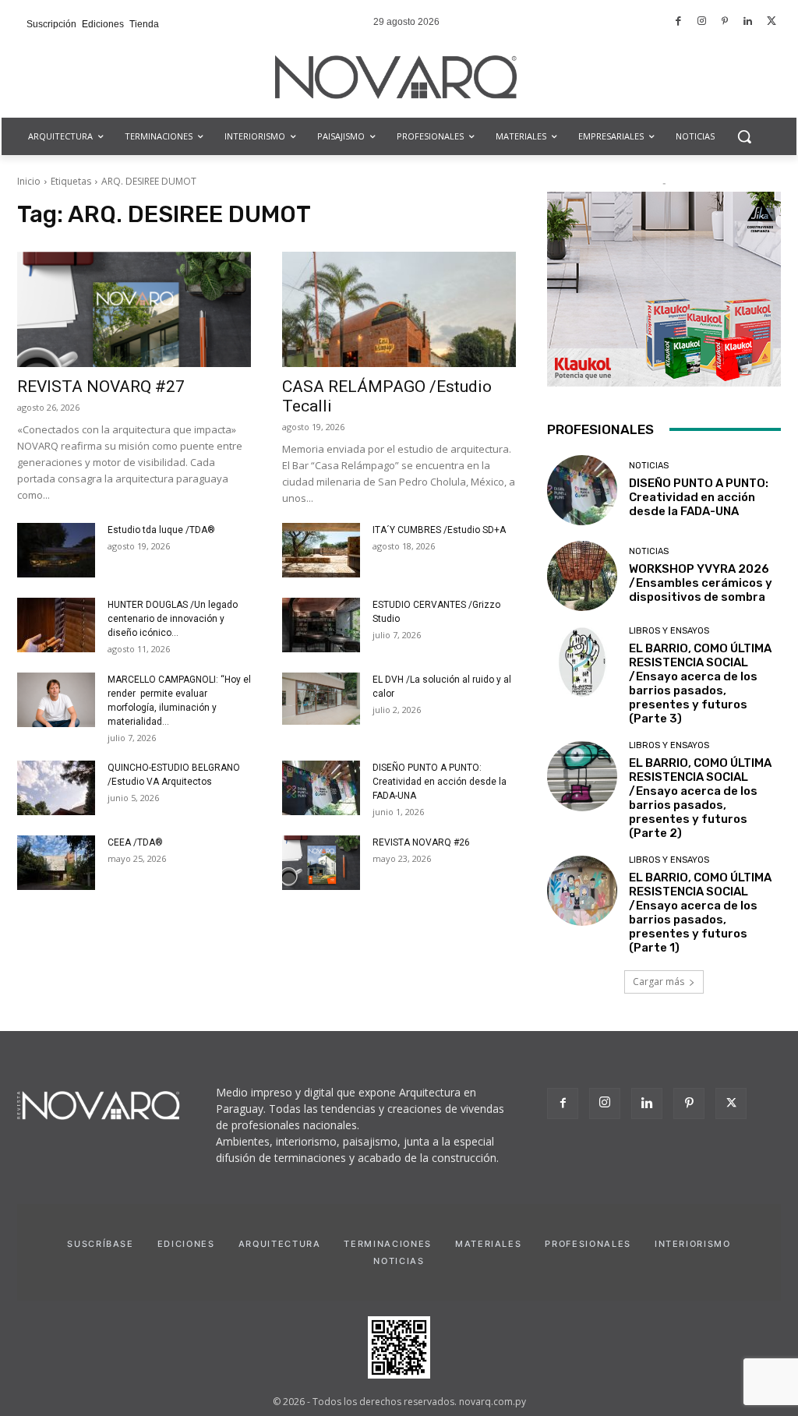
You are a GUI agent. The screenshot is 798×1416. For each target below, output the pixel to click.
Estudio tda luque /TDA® (161, 529)
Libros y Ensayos (669, 631)
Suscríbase (100, 1243)
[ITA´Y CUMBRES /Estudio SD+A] (321, 550)
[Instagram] (701, 22)
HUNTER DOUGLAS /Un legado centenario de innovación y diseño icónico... (173, 618)
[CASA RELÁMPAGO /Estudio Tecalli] (399, 309)
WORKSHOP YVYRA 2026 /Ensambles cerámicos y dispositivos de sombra (700, 583)
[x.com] (771, 22)
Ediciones (186, 1243)
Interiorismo (693, 1243)
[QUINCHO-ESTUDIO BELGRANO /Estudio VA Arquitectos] (56, 788)
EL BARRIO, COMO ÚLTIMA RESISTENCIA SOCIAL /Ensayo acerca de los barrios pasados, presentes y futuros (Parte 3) (700, 683)
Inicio (29, 181)
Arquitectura (279, 1243)
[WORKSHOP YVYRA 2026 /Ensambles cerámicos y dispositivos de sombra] (582, 576)
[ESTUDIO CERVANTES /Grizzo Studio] (321, 625)
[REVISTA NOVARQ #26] (321, 862)
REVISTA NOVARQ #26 (421, 842)
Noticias (649, 465)
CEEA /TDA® (135, 842)
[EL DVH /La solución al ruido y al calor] (321, 699)
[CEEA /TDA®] (56, 862)
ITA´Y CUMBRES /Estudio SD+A (439, 529)
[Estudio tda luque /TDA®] (56, 550)
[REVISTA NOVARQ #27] (134, 309)
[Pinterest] (725, 22)
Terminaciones (387, 1243)
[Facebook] (679, 22)
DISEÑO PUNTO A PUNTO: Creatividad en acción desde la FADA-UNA (440, 781)
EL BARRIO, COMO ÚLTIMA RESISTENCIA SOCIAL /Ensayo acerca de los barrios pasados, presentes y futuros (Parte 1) (700, 912)
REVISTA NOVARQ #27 (101, 386)
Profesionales (587, 1243)
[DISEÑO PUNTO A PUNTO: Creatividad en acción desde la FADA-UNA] (321, 788)
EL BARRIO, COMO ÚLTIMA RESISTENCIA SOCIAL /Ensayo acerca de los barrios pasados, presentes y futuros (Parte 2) (700, 798)
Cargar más (658, 981)
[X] (731, 1103)
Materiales (488, 1243)
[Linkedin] (748, 22)
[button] (744, 136)
